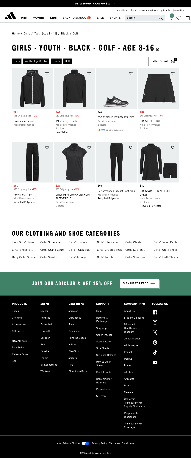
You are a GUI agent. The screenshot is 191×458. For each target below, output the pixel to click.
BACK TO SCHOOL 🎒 (77, 17)
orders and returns (148, 10)
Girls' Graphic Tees (109, 249)
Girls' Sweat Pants (166, 242)
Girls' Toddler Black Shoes (106, 258)
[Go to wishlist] (178, 17)
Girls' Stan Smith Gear (136, 258)
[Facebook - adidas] (165, 313)
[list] (80, 61)
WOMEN (38, 17)
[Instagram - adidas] (165, 323)
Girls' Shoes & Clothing (21, 250)
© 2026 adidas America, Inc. (95, 453)
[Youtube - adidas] (165, 363)
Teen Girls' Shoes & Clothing (23, 243)
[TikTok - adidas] (165, 353)
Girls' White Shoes (166, 249)
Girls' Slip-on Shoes (134, 250)
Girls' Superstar (50, 242)
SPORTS (115, 17)
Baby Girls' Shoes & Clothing (23, 258)
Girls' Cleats (133, 242)
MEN (24, 17)
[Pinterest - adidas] (165, 343)
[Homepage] (10, 16)
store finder (122, 10)
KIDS (53, 17)
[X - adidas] (165, 333)
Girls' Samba (48, 257)
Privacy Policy (99, 443)
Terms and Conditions (121, 443)
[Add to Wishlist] (47, 74)
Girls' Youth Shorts (166, 257)
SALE (100, 17)
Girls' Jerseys (78, 257)
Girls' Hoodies (78, 242)
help (133, 10)
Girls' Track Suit (79, 249)
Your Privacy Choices (69, 443)
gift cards (165, 10)
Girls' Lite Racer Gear (107, 243)
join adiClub (179, 10)
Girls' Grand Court (52, 249)
